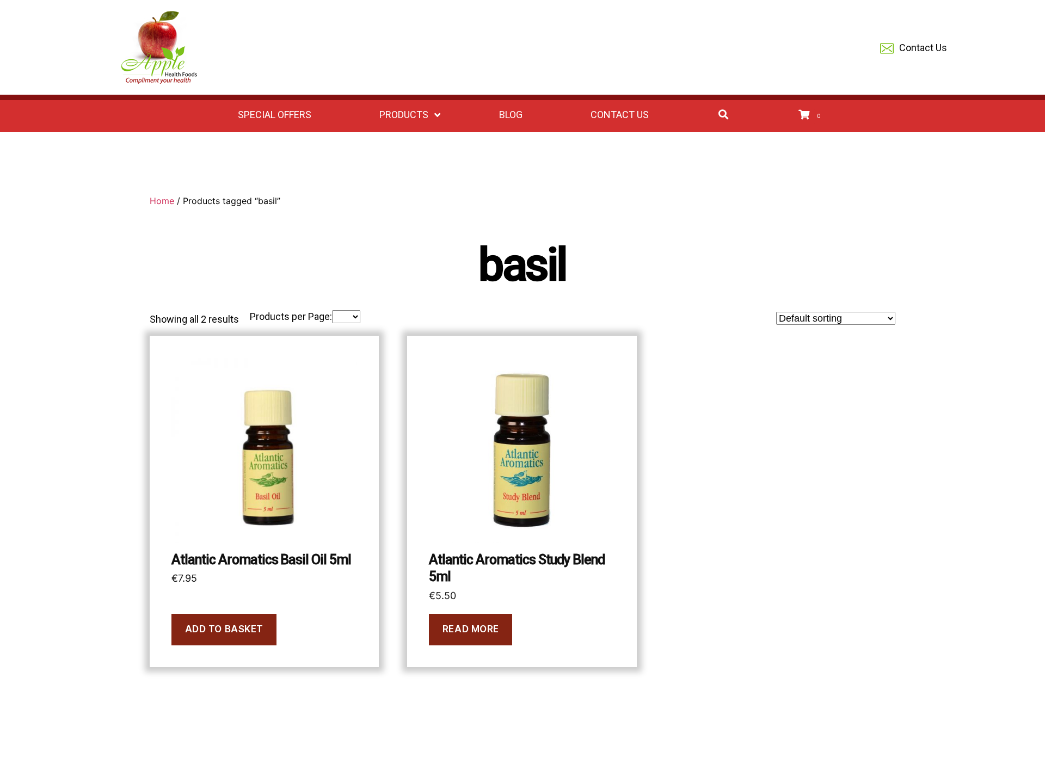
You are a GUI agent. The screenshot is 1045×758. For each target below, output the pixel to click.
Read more (470, 629)
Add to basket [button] (224, 629)
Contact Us (923, 47)
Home (162, 200)
